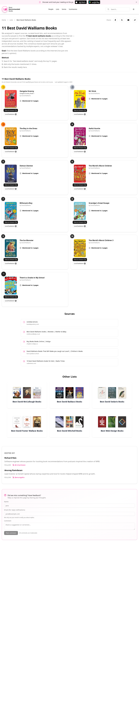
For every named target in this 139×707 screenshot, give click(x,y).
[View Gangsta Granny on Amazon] (11, 99)
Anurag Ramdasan (13, 470)
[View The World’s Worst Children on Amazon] (80, 174)
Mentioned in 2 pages (30, 211)
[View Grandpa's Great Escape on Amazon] (80, 211)
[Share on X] (121, 20)
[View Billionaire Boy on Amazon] (11, 211)
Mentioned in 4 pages (99, 99)
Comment (7, 521)
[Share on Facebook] (115, 20)
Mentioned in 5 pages (30, 101)
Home (4, 20)
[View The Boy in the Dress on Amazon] (11, 136)
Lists (57, 9)
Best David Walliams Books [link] (26, 20)
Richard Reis (10, 458)
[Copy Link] (134, 20)
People (50, 9)
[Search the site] (108, 9)
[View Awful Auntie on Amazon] (80, 136)
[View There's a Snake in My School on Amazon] (11, 286)
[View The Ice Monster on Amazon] (11, 248)
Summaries (73, 9)
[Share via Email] (128, 20)
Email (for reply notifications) (14, 510)
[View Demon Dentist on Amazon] (11, 174)
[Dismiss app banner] (136, 2)
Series (64, 9)
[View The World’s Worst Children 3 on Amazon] (80, 248)
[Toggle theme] (133, 9)
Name (6, 502)
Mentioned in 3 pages (99, 136)
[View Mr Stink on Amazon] (80, 99)
